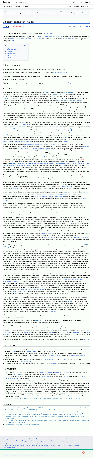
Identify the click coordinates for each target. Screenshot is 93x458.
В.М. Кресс (69, 223)
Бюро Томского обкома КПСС (34, 144)
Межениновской (63, 131)
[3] (44, 156)
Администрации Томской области (32, 289)
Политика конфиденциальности (14, 455)
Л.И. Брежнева (69, 92)
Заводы (40, 441)
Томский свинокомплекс (19, 439)
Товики (6, 2)
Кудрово (62, 196)
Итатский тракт (8, 445)
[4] (71, 333)
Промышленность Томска (12, 441)
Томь (18, 334)
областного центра (33, 153)
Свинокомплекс (18, 30)
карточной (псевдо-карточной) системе (68, 100)
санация (38, 320)
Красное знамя (32, 351)
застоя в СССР (47, 92)
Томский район (20, 445)
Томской (74, 131)
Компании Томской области (68, 439)
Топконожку (7, 332)
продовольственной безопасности (14, 127)
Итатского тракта (68, 39)
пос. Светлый (25, 149)
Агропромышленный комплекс (46, 439)
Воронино (24, 194)
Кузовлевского (75, 129)
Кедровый (84, 237)
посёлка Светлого (66, 186)
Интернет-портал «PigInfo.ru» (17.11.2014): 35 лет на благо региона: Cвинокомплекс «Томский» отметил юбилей (43, 414)
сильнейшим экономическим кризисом (56, 245)
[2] (11, 130)
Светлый (12, 39)
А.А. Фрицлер (49, 355)
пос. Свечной (17, 374)
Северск (7, 334)
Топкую (85, 330)
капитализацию (16, 291)
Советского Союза (9, 98)
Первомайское (8, 281)
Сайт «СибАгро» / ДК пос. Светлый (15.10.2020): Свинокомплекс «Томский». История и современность (39, 410)
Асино (82, 279)
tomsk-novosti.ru (25, 361)
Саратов (40, 157)
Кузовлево (32, 194)
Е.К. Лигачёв (51, 144)
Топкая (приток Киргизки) (71, 445)
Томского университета (78, 355)
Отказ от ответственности (42, 455)
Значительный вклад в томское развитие (38, 443)
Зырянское (17, 281)
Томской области (42, 37)
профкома (70, 109)
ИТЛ (75, 161)
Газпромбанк (70, 301)
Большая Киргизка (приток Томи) (50, 445)
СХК (14, 129)
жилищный (57, 94)
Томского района (36, 39)
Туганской (83, 131)
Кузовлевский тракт (46, 372)
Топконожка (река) (9, 447)
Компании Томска (50, 441)
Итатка (34, 149)
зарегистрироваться (81, 12)
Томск (65, 192)
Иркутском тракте (59, 72)
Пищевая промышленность (12, 443)
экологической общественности (59, 326)
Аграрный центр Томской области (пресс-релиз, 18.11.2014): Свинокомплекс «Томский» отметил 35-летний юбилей (44, 412)
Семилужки (17, 194)
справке (71, 16)
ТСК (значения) (47, 33)
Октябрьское (50, 194)
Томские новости (49, 359)
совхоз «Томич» (45, 376)
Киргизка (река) (32, 445)
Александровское (61, 194)
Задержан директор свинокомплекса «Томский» (21, 424)
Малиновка (41, 194)
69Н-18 (14, 41)
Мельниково (66, 279)
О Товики (29, 455)
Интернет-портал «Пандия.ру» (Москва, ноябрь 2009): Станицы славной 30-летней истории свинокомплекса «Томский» (46, 408)
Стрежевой (76, 237)
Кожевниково (7, 141)
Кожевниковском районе (22, 141)
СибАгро (69, 83)
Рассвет (27, 39)
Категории (6, 439)
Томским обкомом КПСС (51, 127)
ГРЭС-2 (66, 376)
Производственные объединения (69, 441)
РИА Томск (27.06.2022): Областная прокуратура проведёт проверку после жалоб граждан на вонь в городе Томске (43, 398)
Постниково (41, 196)
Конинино (48, 196)
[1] (66, 72)
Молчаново (75, 279)
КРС (64, 137)
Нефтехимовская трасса (61, 372)
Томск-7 (65, 141)
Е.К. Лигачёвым (25, 125)
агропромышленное (56, 37)
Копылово (19, 39)
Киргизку (28, 332)
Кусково (55, 196)
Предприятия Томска (29, 441)
